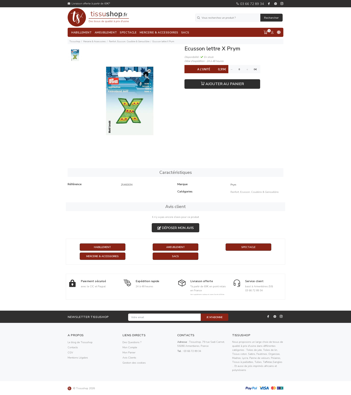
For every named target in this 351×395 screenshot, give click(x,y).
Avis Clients (129, 357)
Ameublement (175, 247)
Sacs (175, 256)
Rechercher (271, 18)
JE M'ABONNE (215, 317)
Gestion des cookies (134, 363)
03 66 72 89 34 (251, 4)
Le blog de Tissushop (80, 342)
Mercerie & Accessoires (94, 41)
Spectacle (248, 247)
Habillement (102, 247)
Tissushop (74, 41)
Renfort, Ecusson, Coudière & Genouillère (129, 41)
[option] (75, 57)
